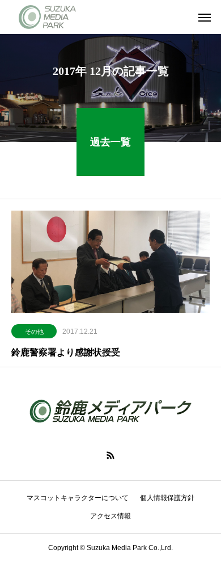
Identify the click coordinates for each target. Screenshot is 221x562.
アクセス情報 (110, 516)
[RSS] (110, 455)
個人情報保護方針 (167, 498)
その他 (34, 331)
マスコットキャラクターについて (78, 498)
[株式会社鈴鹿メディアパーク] (49, 17)
